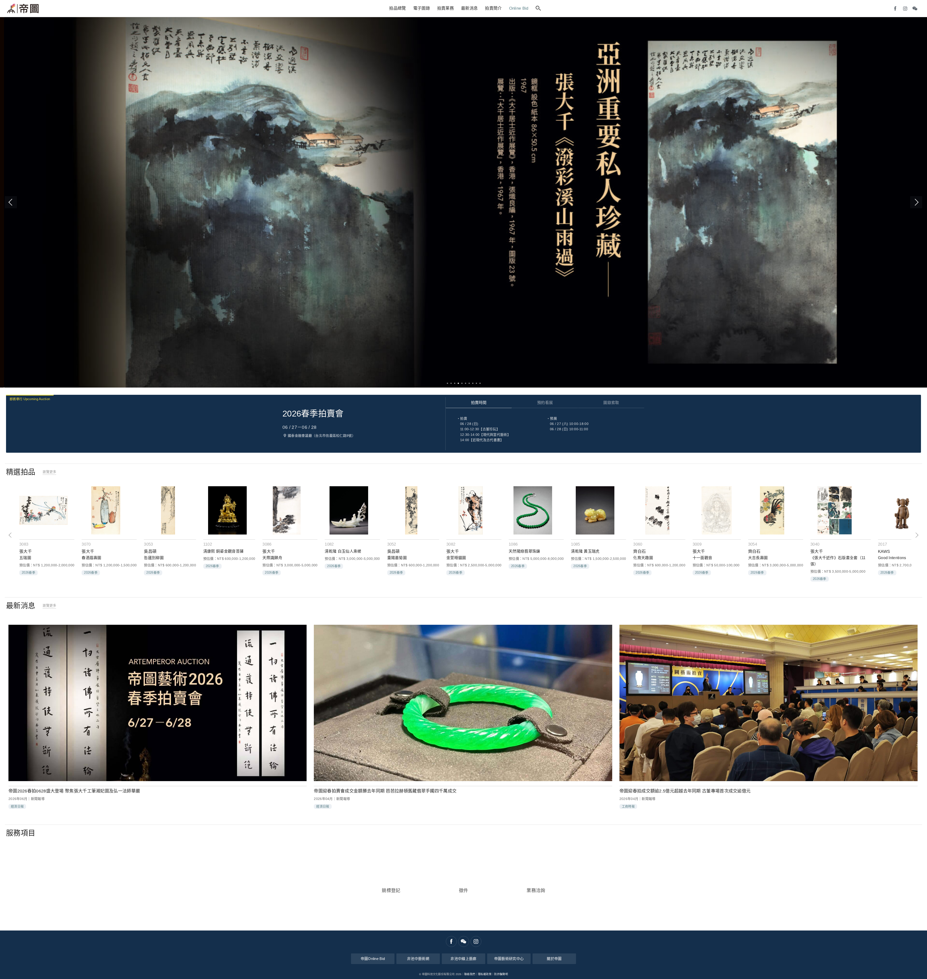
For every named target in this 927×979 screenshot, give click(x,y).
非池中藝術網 (418, 959)
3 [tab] (454, 383)
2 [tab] (451, 383)
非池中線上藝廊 (463, 959)
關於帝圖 (554, 959)
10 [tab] (480, 383)
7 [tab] (469, 383)
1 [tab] (447, 383)
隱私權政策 (485, 974)
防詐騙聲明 (501, 974)
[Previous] (11, 202)
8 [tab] (472, 383)
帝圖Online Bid (373, 959)
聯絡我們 (469, 974)
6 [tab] (465, 383)
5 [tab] (462, 383)
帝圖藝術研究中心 (509, 959)
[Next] (916, 202)
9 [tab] (476, 383)
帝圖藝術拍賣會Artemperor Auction (23, 9)
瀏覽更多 (49, 472)
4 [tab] (458, 383)
